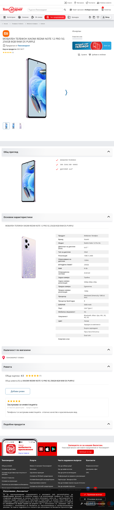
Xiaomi (86, 239)
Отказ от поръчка (8, 478)
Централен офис (91, 469)
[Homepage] (13, 9)
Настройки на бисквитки (94, 503)
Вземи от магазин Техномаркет (41, 466)
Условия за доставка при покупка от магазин (14, 473)
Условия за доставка (9, 469)
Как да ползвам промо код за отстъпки (71, 483)
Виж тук (107, 46)
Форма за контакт (92, 466)
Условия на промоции (9, 481)
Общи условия (7, 466)
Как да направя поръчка (66, 486)
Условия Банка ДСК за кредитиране (42, 479)
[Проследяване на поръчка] (94, 17)
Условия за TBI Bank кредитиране (41, 476)
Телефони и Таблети (17, 23)
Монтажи (33, 469)
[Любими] (98, 17)
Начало (6, 23)
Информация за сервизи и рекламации (71, 476)
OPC (87, 472)
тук (70, 507)
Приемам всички (94, 494)
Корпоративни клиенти (38, 483)
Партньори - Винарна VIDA (67, 479)
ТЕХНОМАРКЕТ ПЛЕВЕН (15, 358)
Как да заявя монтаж (65, 469)
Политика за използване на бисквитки (15, 484)
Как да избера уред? (65, 466)
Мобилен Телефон (91, 236)
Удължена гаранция (37, 472)
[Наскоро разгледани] (90, 17)
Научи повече (23, 453)
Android (43, 23)
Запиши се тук (85, 452)
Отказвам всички (94, 499)
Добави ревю (18, 391)
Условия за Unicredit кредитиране (41, 486)
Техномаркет (24, 46)
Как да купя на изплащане (67, 472)
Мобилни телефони (32, 23)
